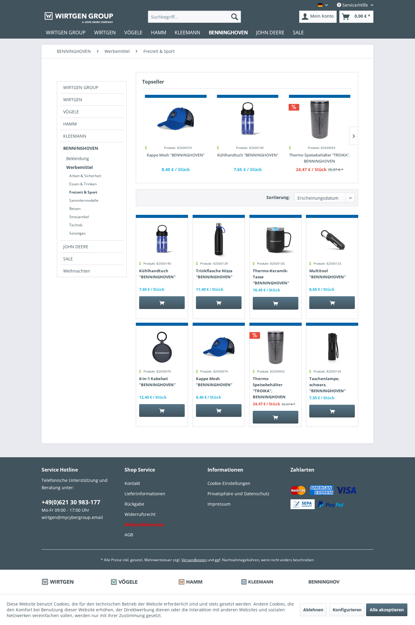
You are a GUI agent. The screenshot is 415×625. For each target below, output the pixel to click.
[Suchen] (234, 17)
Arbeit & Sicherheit (85, 175)
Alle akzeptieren (387, 610)
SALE (68, 259)
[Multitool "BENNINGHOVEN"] (332, 239)
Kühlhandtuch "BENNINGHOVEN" (247, 155)
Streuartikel (79, 216)
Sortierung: (278, 197)
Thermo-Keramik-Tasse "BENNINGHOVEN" (271, 277)
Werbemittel (79, 167)
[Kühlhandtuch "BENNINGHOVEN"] (248, 119)
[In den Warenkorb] (162, 302)
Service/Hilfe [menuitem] (355, 5)
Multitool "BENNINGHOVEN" (327, 274)
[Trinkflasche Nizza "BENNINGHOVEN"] (219, 239)
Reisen (75, 208)
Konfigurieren (347, 610)
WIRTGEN (72, 99)
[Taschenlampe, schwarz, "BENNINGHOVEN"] (332, 347)
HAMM (70, 124)
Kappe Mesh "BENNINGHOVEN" (175, 155)
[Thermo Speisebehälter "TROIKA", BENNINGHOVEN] (320, 119)
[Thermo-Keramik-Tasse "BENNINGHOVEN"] (275, 239)
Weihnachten (76, 271)
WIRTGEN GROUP (80, 87)
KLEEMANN (74, 136)
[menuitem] (194, 17)
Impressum (219, 504)
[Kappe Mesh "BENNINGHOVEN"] (176, 119)
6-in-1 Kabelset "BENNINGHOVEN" (157, 381)
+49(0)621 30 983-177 (71, 502)
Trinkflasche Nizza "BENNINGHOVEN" (214, 274)
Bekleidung (77, 158)
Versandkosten (194, 559)
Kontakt (132, 483)
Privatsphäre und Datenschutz (238, 493)
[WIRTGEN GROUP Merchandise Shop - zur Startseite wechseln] (79, 18)
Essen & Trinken (83, 184)
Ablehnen (313, 610)
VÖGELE (71, 112)
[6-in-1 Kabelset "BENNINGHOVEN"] (162, 347)
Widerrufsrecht (140, 514)
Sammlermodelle (83, 200)
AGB (129, 534)
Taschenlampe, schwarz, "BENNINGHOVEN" (327, 384)
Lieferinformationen (145, 493)
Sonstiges (77, 233)
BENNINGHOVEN (80, 148)
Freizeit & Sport (83, 192)
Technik (75, 225)
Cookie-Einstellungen (229, 483)
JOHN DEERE (75, 246)
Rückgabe (134, 504)
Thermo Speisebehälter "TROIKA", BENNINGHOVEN (319, 158)
